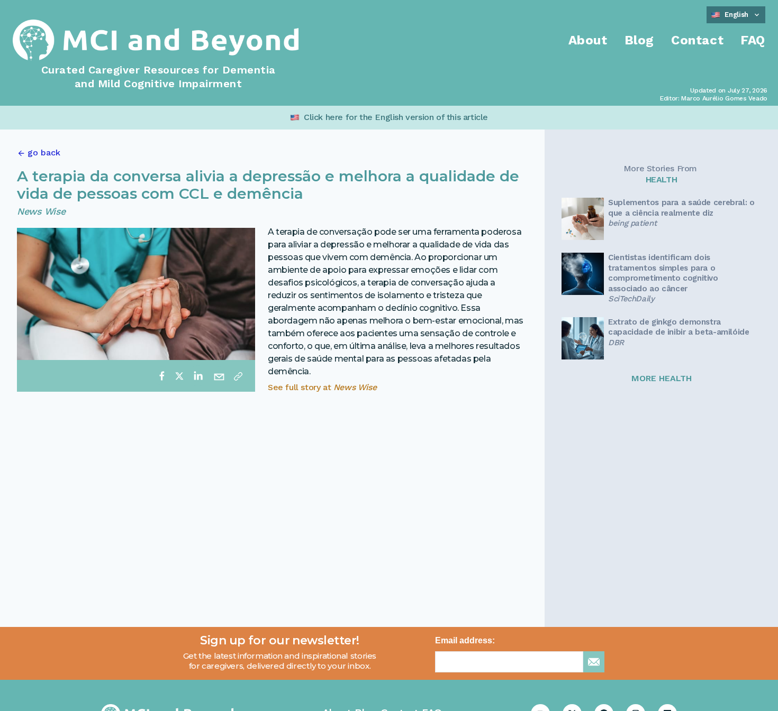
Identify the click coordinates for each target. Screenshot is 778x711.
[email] (219, 376)
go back (44, 152)
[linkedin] (198, 376)
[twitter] (179, 376)
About (588, 40)
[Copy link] (238, 376)
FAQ (752, 40)
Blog (639, 40)
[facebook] (161, 376)
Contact (697, 40)
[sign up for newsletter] (593, 661)
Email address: (465, 640)
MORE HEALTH (661, 378)
